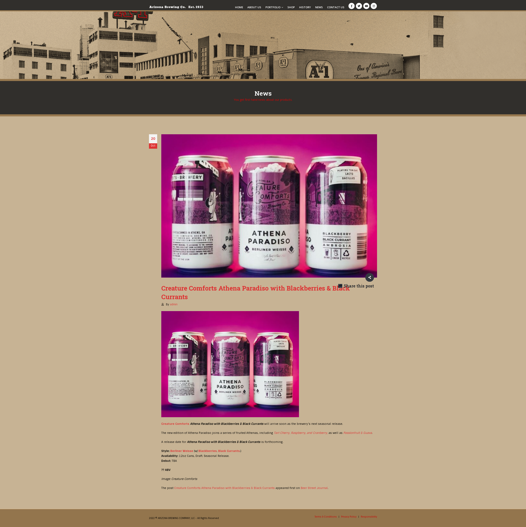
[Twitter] (359, 6)
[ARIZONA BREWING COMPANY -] (176, 7)
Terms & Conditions (326, 516)
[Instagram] (374, 6)
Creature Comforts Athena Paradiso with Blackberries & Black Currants (224, 488)
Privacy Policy (348, 516)
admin (174, 304)
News (319, 7)
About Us (254, 7)
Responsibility (369, 516)
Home (239, 7)
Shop (291, 7)
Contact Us (335, 7)
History (305, 7)
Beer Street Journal (314, 488)
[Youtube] (366, 6)
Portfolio (272, 7)
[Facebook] (351, 6)
